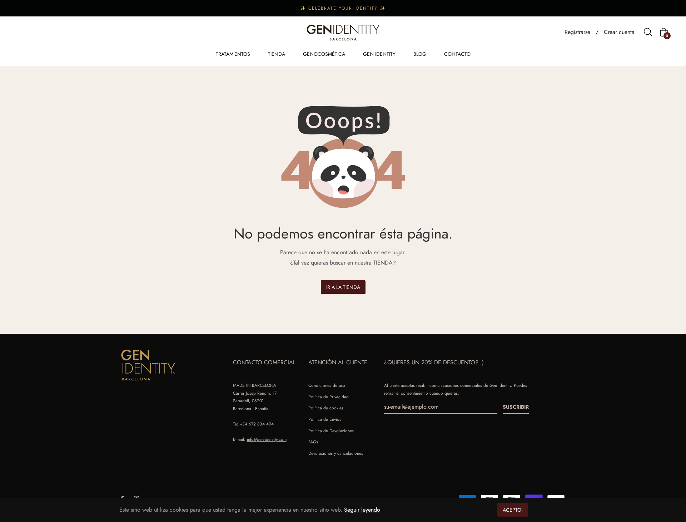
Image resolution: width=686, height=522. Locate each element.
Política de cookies (325, 408)
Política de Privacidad (328, 397)
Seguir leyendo (362, 510)
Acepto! (513, 509)
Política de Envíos (324, 419)
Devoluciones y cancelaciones (335, 453)
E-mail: (260, 439)
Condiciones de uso (326, 385)
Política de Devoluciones (331, 431)
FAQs (313, 442)
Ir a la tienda (343, 287)
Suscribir (516, 406)
